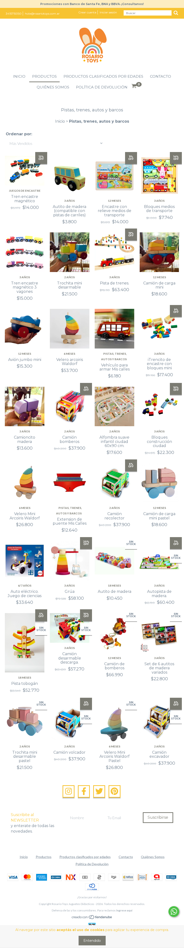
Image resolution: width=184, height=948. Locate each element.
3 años (69, 200)
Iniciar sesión (108, 12)
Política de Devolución (101, 87)
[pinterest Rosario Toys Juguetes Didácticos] (115, 791)
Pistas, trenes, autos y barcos (114, 356)
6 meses (69, 353)
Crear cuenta (87, 12)
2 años (69, 277)
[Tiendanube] (92, 918)
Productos (44, 76)
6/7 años (24, 585)
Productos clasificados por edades (103, 76)
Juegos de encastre (24, 190)
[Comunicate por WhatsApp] (173, 911)
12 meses (114, 200)
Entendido (92, 940)
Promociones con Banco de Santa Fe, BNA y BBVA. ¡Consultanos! (92, 4)
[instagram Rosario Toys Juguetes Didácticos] (69, 791)
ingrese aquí (124, 910)
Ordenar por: (19, 134)
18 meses (114, 585)
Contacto (160, 76)
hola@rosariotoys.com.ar (42, 13)
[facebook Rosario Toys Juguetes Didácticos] (84, 791)
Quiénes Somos (53, 87)
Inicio (19, 76)
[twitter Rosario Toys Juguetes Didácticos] (99, 791)
